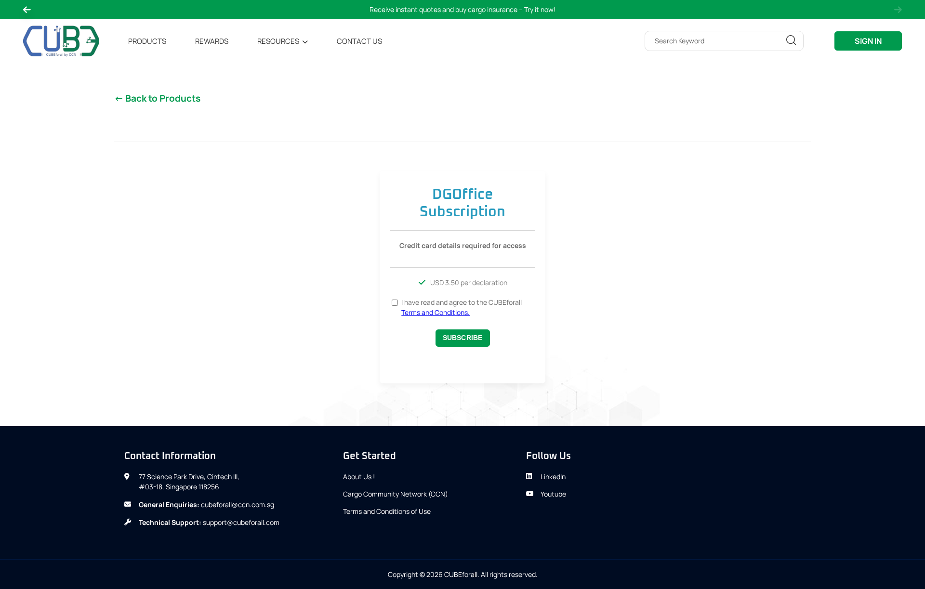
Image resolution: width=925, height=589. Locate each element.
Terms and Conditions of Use (387, 511)
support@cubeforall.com (241, 522)
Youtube (553, 493)
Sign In (868, 41)
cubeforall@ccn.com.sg (237, 504)
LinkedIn (553, 476)
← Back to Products (157, 98)
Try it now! (539, 10)
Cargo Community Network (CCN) (395, 493)
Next (898, 9)
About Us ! (359, 476)
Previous (27, 9)
